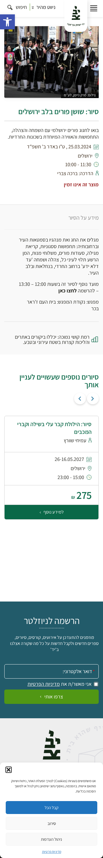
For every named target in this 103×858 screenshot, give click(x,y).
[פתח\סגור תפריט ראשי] (93, 8)
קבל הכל (51, 807)
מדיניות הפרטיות (43, 684)
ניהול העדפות (51, 839)
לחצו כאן (67, 290)
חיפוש (21, 7)
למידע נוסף (53, 512)
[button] (7, 21)
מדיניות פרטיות (51, 851)
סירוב (51, 823)
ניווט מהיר (45, 7)
